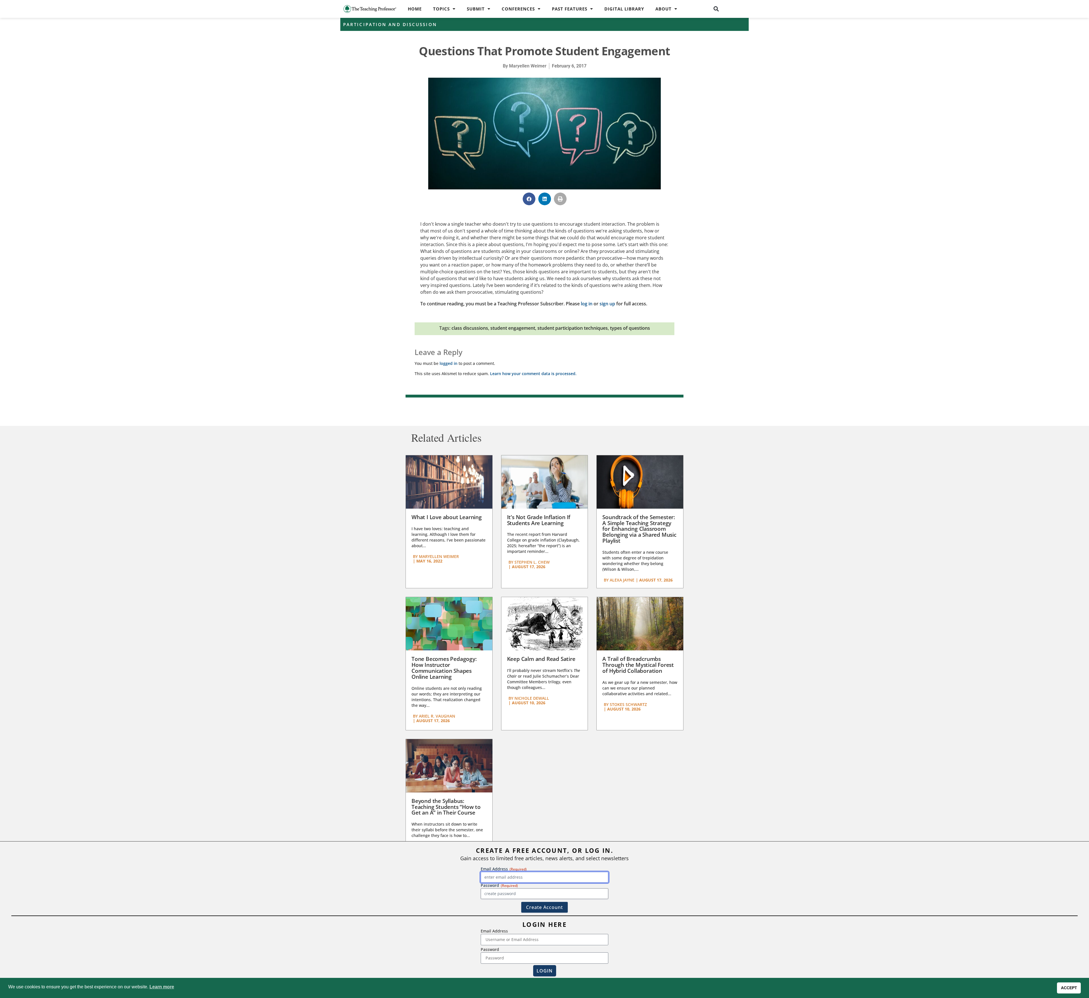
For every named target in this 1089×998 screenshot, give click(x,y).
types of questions (630, 328)
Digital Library (624, 9)
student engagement (512, 328)
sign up (607, 304)
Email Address (494, 931)
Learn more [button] (161, 986)
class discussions (469, 328)
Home (415, 9)
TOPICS (441, 9)
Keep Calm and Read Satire (541, 659)
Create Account (544, 907)
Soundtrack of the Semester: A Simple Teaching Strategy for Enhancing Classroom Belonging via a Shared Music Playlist (639, 529)
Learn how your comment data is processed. (533, 373)
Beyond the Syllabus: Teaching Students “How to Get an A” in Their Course (446, 807)
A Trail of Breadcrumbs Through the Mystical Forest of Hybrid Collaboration (638, 665)
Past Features (569, 9)
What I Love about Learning (446, 517)
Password (490, 949)
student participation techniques (572, 328)
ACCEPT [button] (1069, 988)
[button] (716, 9)
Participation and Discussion (390, 24)
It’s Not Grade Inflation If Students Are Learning (539, 520)
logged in (448, 363)
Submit (476, 9)
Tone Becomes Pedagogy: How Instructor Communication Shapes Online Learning (444, 667)
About (663, 9)
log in (586, 304)
